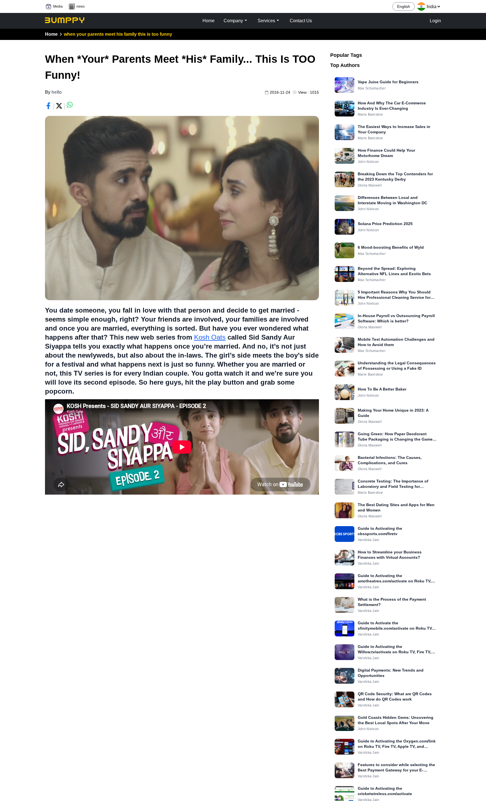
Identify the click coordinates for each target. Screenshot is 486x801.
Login (435, 20)
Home (51, 34)
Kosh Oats (210, 337)
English (403, 6)
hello (56, 92)
